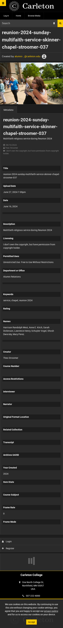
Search (60, 23)
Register (9, 548)
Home (18, 15)
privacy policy (51, 611)
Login (8, 541)
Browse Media (34, 15)
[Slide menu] (3, 3)
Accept (31, 621)
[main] (31, 299)
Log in (6, 15)
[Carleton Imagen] (31, 6)
